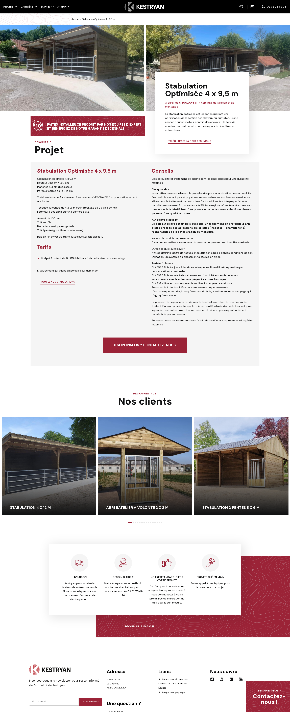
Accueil (76, 19)
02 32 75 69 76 (115, 711)
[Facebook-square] (212, 679)
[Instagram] (221, 679)
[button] (3, 68)
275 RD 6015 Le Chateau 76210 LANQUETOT (117, 683)
